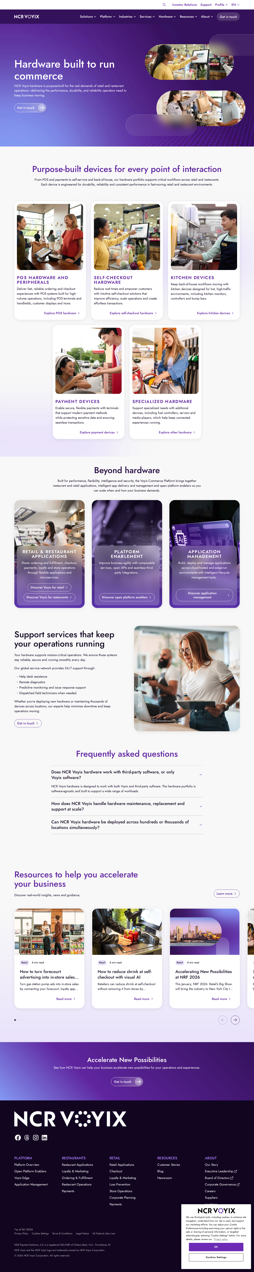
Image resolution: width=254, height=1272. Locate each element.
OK (216, 1247)
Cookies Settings (40, 1233)
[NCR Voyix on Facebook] (17, 1137)
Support (206, 4)
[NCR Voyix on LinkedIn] (44, 1137)
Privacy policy (221, 1239)
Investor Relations (184, 4)
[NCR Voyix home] (26, 16)
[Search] (164, 4)
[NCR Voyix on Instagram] (35, 1137)
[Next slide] (235, 1020)
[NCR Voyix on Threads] (26, 1137)
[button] (221, 5)
